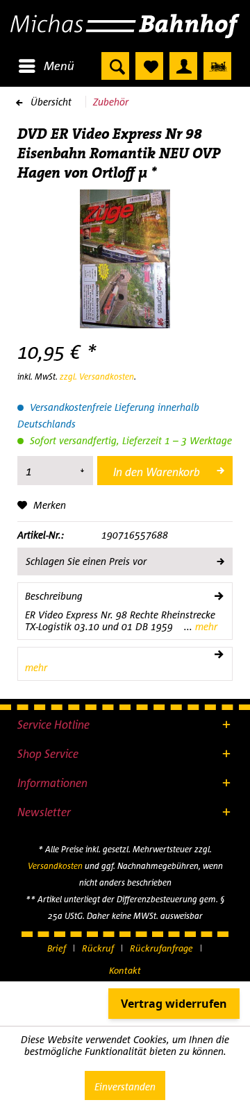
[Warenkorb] (217, 66)
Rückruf (98, 948)
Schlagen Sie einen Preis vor (86, 561)
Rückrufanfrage (161, 948)
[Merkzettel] (149, 66)
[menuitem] (45, 66)
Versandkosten (55, 866)
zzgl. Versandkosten (97, 376)
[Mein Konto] (183, 66)
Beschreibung (54, 596)
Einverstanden (125, 1086)
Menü (59, 65)
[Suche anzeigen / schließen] (115, 66)
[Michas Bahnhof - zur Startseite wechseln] (125, 26)
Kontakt (125, 970)
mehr (204, 626)
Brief (56, 948)
